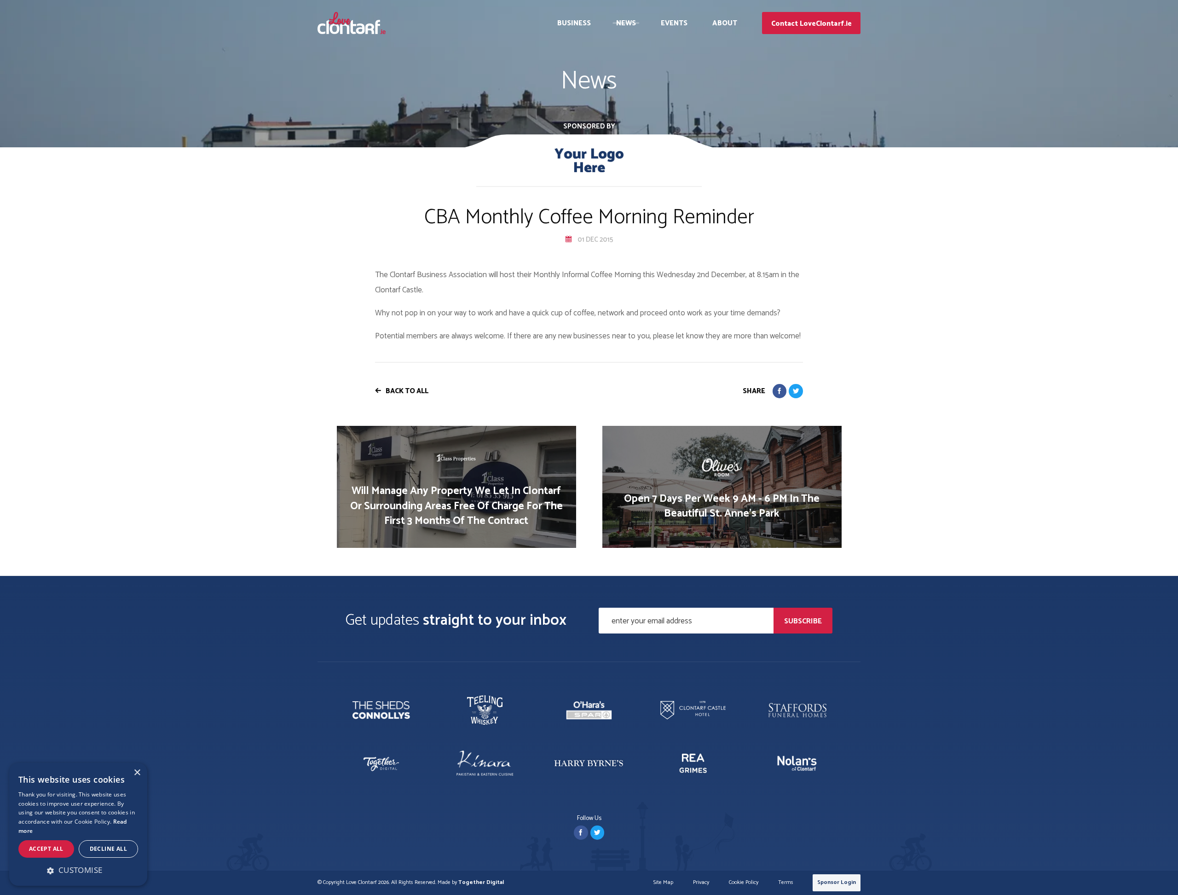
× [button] (136, 772)
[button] (78, 870)
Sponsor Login (836, 882)
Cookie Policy (743, 883)
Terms (785, 883)
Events (674, 23)
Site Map (663, 883)
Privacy (701, 883)
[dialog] (78, 824)
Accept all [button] (46, 849)
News (626, 23)
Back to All (407, 391)
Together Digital (481, 882)
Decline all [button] (108, 849)
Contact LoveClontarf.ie (811, 23)
